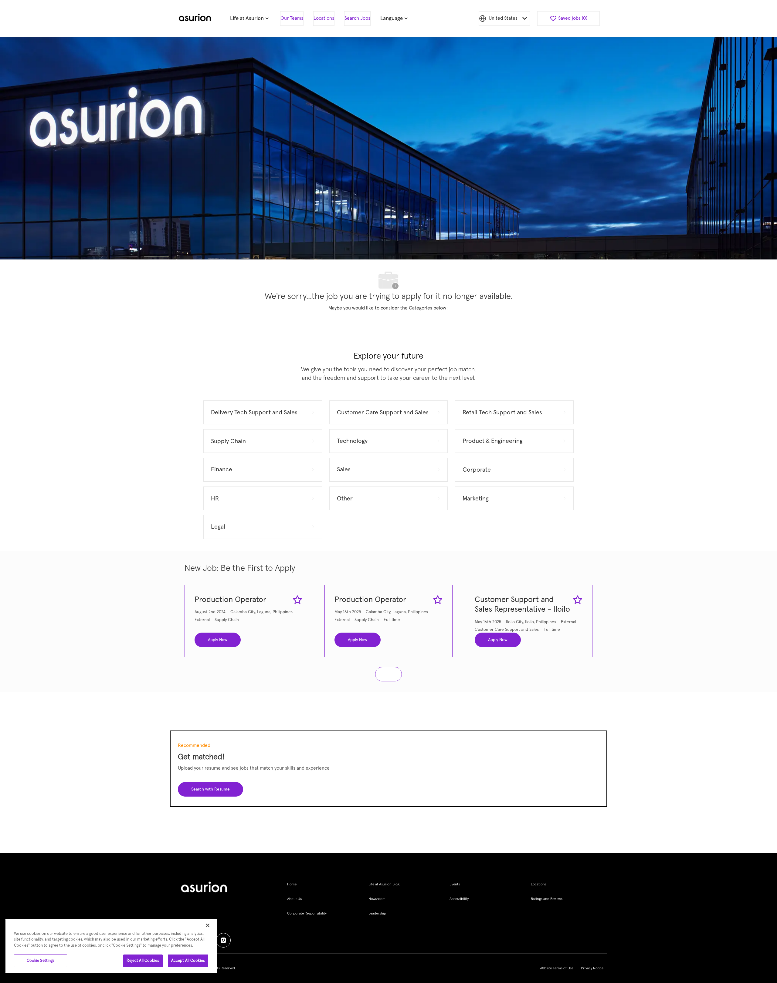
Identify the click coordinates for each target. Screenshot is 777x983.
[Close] (207, 925)
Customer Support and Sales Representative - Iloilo (522, 605)
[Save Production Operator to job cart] (297, 600)
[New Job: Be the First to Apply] (388, 674)
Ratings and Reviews (546, 899)
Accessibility (459, 899)
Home (292, 884)
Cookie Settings (41, 961)
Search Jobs (357, 18)
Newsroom (376, 899)
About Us (294, 899)
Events (455, 884)
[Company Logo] (195, 18)
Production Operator (230, 600)
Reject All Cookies (143, 961)
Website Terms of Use (556, 968)
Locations (324, 18)
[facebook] (223, 940)
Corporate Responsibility (307, 913)
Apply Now (217, 640)
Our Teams (291, 18)
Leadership (377, 913)
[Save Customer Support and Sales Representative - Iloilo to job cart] (577, 600)
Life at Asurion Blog (383, 884)
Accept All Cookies (188, 961)
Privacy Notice (592, 968)
